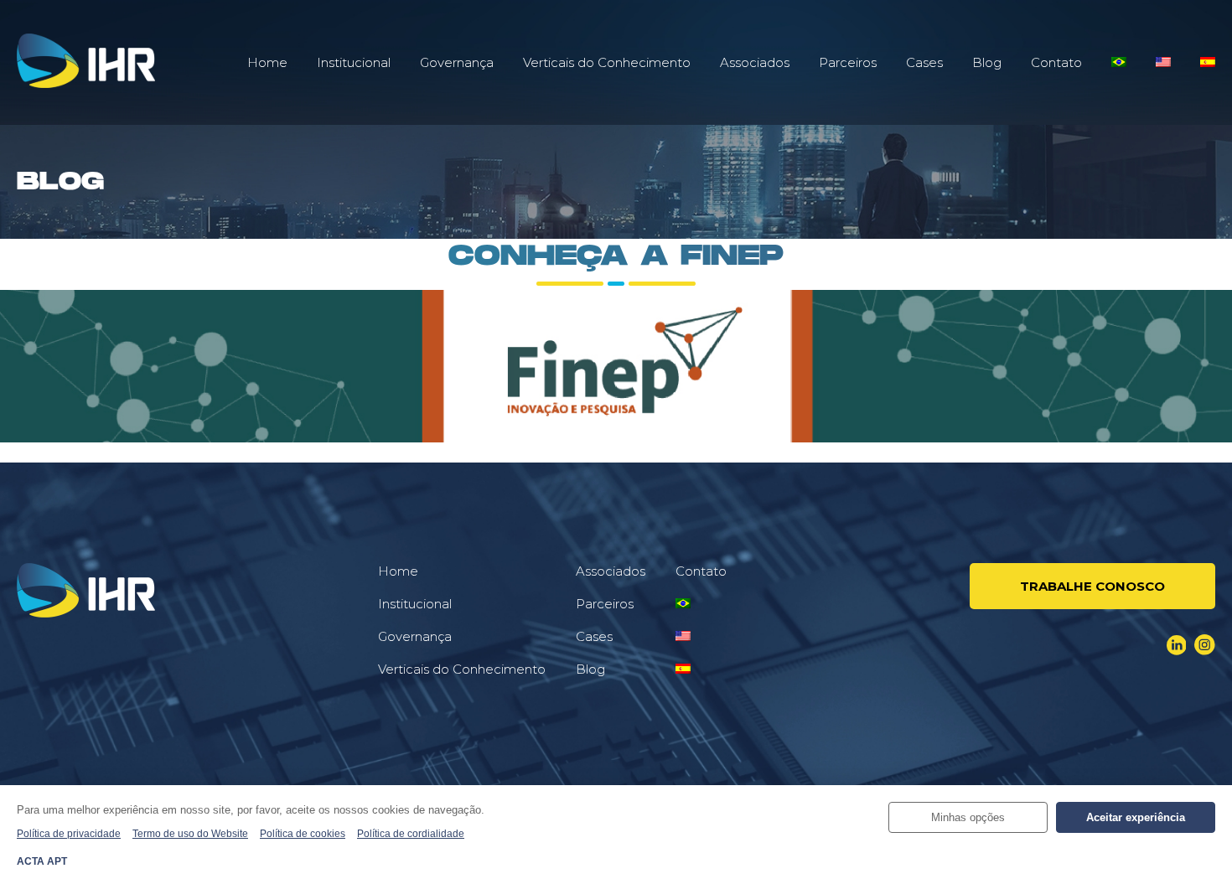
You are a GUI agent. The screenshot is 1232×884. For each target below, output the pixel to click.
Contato (1056, 62)
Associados (754, 62)
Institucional (354, 62)
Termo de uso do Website (190, 834)
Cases (924, 62)
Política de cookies (302, 834)
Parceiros (848, 62)
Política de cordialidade (410, 834)
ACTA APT (42, 861)
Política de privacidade (69, 834)
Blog (987, 62)
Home (267, 62)
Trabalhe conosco (1092, 586)
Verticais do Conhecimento (607, 62)
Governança (457, 62)
